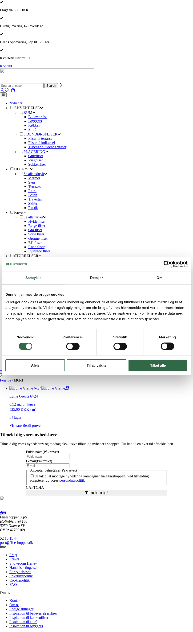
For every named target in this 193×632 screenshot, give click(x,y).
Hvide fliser (37, 221)
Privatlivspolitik (21, 576)
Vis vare (16, 425)
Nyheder (15, 103)
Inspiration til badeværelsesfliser (33, 613)
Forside (5, 380)
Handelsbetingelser (23, 568)
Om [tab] (159, 278)
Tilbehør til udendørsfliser (47, 147)
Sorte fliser (36, 234)
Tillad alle (158, 365)
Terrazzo (34, 187)
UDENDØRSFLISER (40, 134)
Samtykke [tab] (33, 278)
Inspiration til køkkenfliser (28, 618)
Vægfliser (35, 160)
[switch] (73, 346)
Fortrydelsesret (20, 572)
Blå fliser (35, 243)
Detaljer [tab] (96, 278)
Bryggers (35, 121)
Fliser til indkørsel (41, 143)
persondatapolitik (72, 480)
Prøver (14, 559)
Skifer (32, 203)
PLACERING (34, 152)
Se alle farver (33, 217)
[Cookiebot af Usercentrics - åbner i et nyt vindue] (167, 264)
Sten (31, 182)
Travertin (35, 199)
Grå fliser (35, 230)
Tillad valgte (96, 365)
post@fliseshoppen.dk (16, 543)
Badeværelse (37, 117)
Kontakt (6, 66)
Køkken (34, 125)
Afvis (35, 365)
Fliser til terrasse (40, 138)
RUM (28, 113)
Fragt (13, 555)
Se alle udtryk (34, 174)
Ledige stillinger (21, 609)
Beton (32, 195)
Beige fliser (36, 226)
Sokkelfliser (37, 164)
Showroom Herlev (23, 563)
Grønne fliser (38, 238)
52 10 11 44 (9, 538)
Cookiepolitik (19, 580)
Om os (14, 605)
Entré (32, 129)
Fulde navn (42, 452)
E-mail (39, 461)
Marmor (34, 178)
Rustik (33, 208)
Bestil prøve (31, 425)
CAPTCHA (35, 487)
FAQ (13, 585)
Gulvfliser (35, 156)
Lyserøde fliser (39, 251)
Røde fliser (36, 247)
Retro (32, 191)
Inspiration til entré (23, 622)
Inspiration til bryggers (26, 626)
